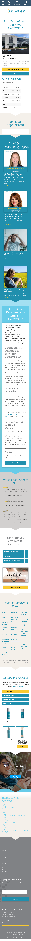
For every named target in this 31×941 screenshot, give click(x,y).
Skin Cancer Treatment (8, 912)
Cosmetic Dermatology (12, 560)
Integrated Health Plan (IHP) (15, 619)
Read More (7, 185)
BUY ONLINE (22, 746)
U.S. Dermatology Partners (17, 937)
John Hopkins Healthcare (15, 627)
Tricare (23, 640)
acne (7, 414)
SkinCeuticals (7, 703)
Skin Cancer (8, 556)
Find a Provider (6, 857)
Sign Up (15, 777)
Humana (14, 612)
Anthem (4, 634)
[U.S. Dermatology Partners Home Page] (15, 14)
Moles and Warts (6, 920)
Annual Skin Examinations (8, 916)
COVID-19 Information (8, 874)
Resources (4, 861)
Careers (4, 865)
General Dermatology (11, 551)
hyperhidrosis (13, 414)
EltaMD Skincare (8, 695)
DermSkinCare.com (18, 686)
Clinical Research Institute (8, 872)
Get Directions (15, 74)
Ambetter (5, 617)
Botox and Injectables (7, 914)
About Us (4, 864)
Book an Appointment (15, 587)
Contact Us (15, 463)
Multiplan (14, 639)
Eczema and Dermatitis (7, 918)
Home (3, 853)
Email (4, 888)
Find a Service (5, 855)
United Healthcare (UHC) (24, 646)
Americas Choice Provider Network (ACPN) (5, 626)
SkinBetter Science (9, 699)
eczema (7, 416)
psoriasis (19, 414)
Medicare (14, 634)
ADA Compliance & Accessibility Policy (15, 934)
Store (3, 870)
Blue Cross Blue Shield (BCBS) (5, 641)
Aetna (4, 612)
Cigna (4, 647)
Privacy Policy (8, 932)
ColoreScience (8, 691)
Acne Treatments (6, 922)
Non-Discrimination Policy (19, 932)
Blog (3, 867)
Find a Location (6, 859)
